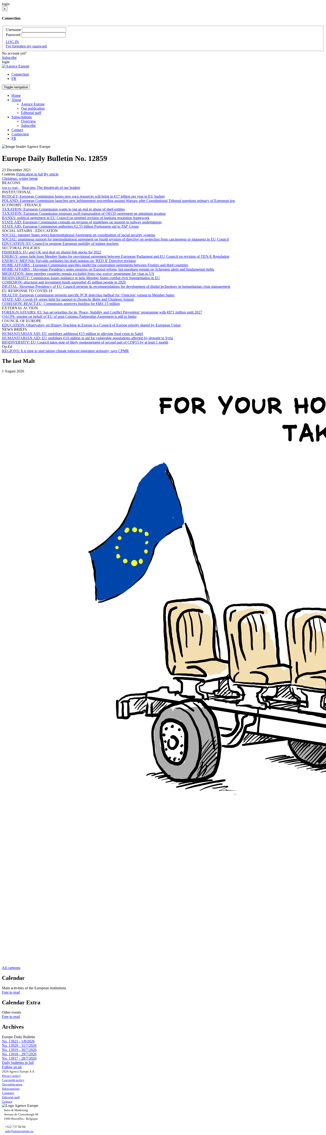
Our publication (33, 108)
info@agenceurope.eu (19, 1131)
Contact (17, 130)
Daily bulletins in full (18, 1063)
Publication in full (29, 174)
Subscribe (9, 58)
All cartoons (11, 968)
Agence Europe (33, 104)
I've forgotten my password (26, 46)
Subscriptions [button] (21, 117)
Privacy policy (11, 1076)
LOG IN (12, 42)
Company (8, 1093)
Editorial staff (31, 113)
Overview (28, 121)
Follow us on (12, 1067)
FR (13, 79)
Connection (20, 74)
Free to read (11, 992)
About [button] (16, 100)
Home (16, 95)
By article (51, 174)
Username (13, 30)
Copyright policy (13, 1080)
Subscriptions (11, 1088)
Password (13, 35)
